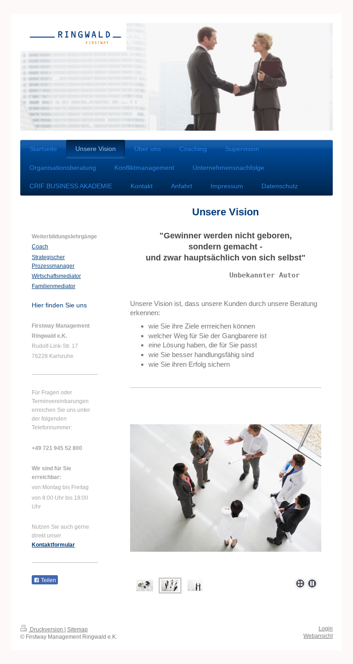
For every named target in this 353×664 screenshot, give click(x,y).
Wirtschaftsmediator (56, 276)
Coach (40, 246)
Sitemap (77, 629)
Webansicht (318, 636)
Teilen (48, 580)
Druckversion (46, 629)
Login (326, 628)
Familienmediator (53, 286)
